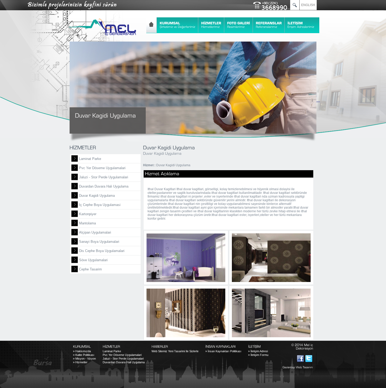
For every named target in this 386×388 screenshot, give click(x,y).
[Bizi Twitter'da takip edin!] (309, 358)
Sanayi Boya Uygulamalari (99, 242)
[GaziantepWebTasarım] (295, 367)
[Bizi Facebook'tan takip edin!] (300, 358)
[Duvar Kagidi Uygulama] (186, 257)
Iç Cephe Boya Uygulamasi (100, 205)
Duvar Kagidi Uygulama (97, 196)
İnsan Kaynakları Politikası (223, 351)
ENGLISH (308, 5)
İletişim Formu (258, 354)
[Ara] (294, 5)
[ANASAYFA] (151, 25)
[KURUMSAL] (177, 25)
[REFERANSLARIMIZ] (269, 25)
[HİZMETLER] (211, 25)
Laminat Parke (90, 159)
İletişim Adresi (258, 351)
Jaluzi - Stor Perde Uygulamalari (103, 177)
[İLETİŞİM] (301, 25)
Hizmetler (80, 362)
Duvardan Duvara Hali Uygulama (103, 186)
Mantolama (87, 223)
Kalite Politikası (83, 354)
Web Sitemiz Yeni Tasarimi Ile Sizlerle (175, 351)
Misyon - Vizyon (84, 358)
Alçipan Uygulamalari (95, 232)
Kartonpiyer (87, 214)
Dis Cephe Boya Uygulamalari (101, 251)
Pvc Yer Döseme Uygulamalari (102, 168)
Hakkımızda (82, 351)
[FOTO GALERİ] (239, 25)
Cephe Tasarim (90, 269)
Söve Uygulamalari (93, 260)
